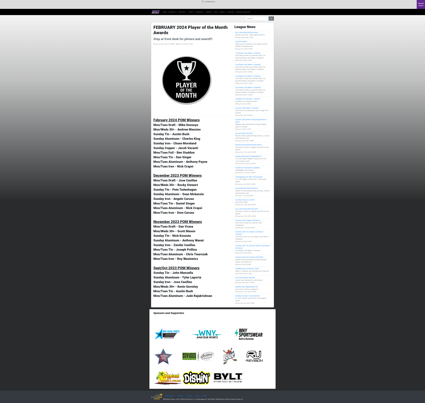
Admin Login (169, 396)
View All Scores (421, 4)
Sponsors (231, 12)
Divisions (182, 12)
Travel (190, 12)
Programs (199, 12)
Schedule (172, 12)
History (189, 396)
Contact (180, 396)
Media (222, 12)
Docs (216, 12)
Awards (209, 12)
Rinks (205, 396)
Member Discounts (243, 12)
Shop (197, 396)
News (165, 12)
